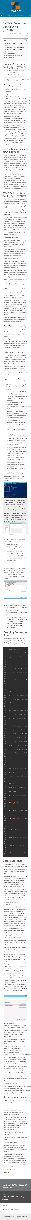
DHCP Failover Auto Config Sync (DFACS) (13, 44)
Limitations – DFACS (10, 59)
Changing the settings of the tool (13, 55)
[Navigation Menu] (29, 15)
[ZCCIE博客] (15, 6)
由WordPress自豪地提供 (8, 1216)
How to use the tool (10, 53)
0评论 (26, 35)
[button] (25, 40)
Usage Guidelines (9, 57)
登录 (17, 1209)
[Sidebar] (1, 15)
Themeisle (25, 1216)
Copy (26, 648)
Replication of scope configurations (14, 47)
